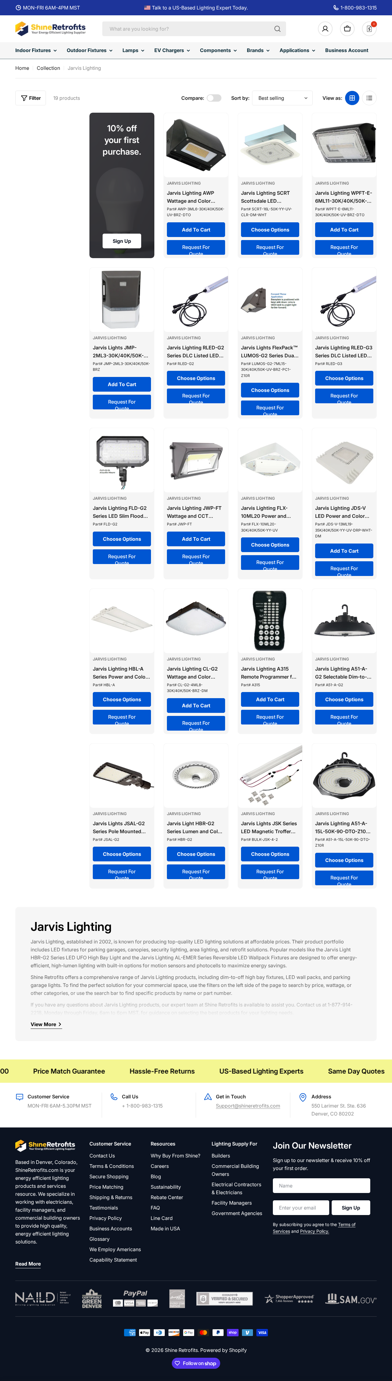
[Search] (277, 28)
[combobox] (194, 28)
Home (22, 68)
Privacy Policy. (314, 1231)
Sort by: (240, 98)
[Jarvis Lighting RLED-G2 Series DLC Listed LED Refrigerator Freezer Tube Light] (196, 300)
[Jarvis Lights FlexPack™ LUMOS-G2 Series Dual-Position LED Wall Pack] (270, 300)
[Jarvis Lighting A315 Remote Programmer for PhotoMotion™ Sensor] (270, 621)
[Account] (325, 28)
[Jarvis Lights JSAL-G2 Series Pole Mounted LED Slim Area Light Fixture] (122, 775)
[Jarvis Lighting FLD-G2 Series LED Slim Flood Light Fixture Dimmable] (122, 460)
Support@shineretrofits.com (248, 1106)
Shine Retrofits (181, 1350)
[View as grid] (352, 98)
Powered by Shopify (223, 1350)
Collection (48, 68)
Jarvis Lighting (184, 183)
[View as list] (369, 98)
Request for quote (196, 249)
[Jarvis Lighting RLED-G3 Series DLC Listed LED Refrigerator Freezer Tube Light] (344, 300)
